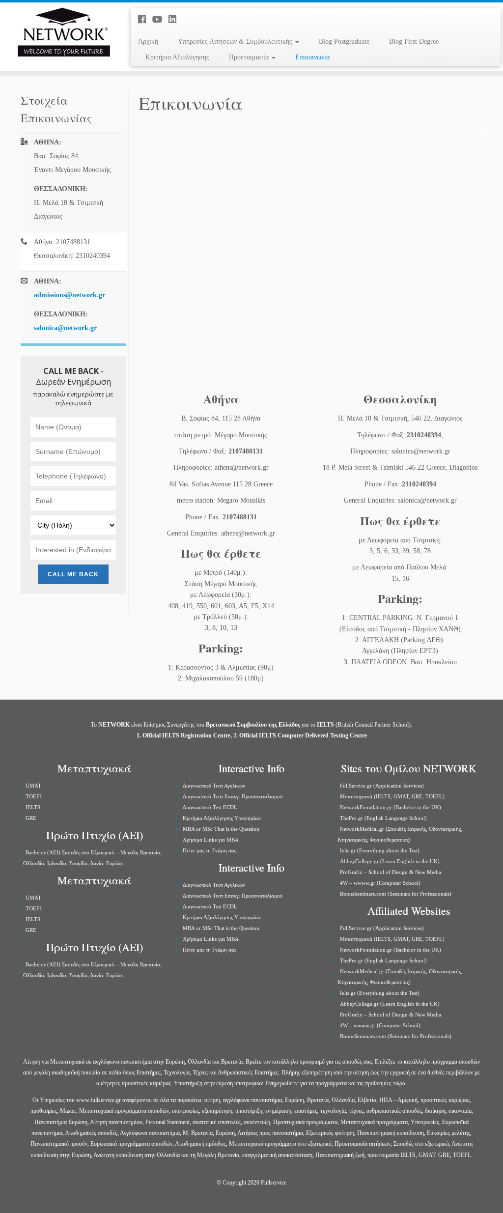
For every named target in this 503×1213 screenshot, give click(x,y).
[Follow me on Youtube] (160, 20)
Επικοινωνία (312, 57)
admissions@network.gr (69, 295)
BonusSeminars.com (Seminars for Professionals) (395, 894)
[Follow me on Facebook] (145, 20)
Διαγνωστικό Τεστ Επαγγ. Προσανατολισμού (232, 796)
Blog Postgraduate (344, 41)
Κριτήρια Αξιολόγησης (177, 57)
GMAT (33, 786)
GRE (31, 818)
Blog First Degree (414, 41)
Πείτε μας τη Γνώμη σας (209, 850)
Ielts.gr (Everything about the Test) (379, 850)
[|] (59, 31)
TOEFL (34, 796)
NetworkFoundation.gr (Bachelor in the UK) (390, 807)
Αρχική (148, 41)
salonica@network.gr (65, 328)
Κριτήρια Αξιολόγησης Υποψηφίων (222, 818)
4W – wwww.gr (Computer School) (380, 883)
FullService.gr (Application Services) (382, 786)
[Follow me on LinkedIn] (175, 20)
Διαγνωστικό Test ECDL (210, 807)
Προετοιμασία (250, 57)
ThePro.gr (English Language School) (383, 818)
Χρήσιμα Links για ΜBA (211, 840)
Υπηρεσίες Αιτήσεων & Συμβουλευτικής (236, 41)
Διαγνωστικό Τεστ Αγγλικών (214, 786)
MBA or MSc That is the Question (221, 829)
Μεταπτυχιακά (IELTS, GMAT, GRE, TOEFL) (392, 796)
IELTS (33, 807)
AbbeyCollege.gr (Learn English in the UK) (390, 861)
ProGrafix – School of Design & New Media (390, 872)
